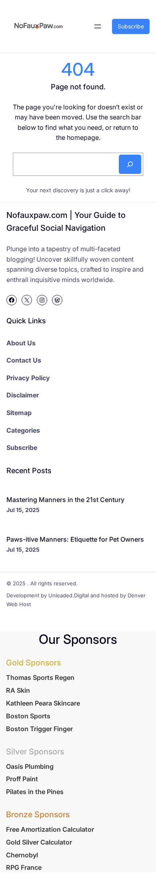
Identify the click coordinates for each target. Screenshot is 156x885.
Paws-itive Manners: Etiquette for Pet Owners (75, 539)
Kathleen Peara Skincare (43, 703)
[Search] (130, 164)
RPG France (24, 867)
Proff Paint (22, 779)
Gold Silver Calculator (39, 842)
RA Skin (18, 690)
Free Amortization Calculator (50, 829)
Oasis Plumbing (30, 766)
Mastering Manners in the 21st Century (65, 500)
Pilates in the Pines (35, 792)
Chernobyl (22, 855)
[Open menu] (97, 26)
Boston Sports (28, 716)
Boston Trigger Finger (39, 729)
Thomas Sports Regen (40, 677)
